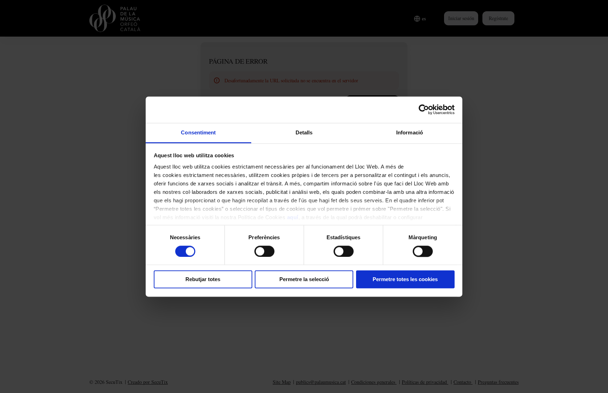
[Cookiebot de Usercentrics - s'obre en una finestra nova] (424, 109)
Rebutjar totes (202, 280)
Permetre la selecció (304, 280)
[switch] (264, 251)
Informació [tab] (409, 132)
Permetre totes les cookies (405, 280)
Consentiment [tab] (198, 132)
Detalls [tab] (304, 132)
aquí (292, 217)
